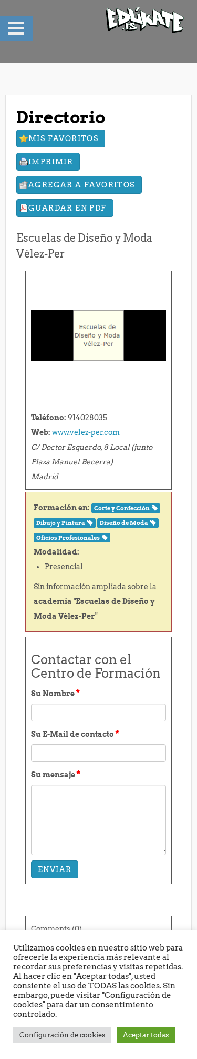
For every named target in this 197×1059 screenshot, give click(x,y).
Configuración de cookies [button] (62, 1035)
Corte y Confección (122, 508)
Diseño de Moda (124, 523)
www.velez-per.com (86, 432)
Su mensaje (55, 774)
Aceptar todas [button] (146, 1035)
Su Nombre (55, 693)
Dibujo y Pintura (60, 523)
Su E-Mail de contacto (75, 733)
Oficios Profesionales (68, 538)
